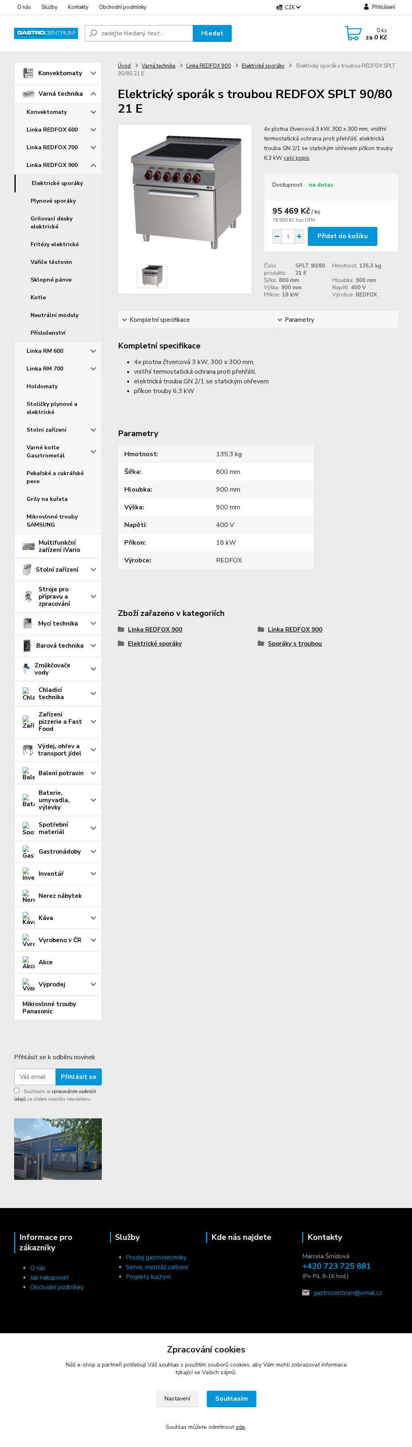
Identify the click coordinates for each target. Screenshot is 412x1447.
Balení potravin (61, 773)
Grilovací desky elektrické (51, 223)
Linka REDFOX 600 (52, 130)
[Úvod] (46, 33)
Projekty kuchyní (148, 1277)
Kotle (38, 297)
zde (240, 1427)
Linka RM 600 (45, 351)
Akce (46, 962)
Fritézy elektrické (55, 244)
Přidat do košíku (342, 236)
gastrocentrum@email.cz (347, 1293)
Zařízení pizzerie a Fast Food (60, 721)
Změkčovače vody (52, 669)
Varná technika (61, 94)
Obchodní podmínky (122, 7)
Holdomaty (42, 386)
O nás (24, 7)
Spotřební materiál (53, 828)
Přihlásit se (79, 1076)
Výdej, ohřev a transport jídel (59, 749)
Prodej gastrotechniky (156, 1258)
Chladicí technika (51, 693)
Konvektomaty (60, 73)
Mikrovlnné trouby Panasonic (49, 1007)
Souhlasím (231, 1398)
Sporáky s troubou (295, 644)
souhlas (169, 1365)
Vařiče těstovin (51, 262)
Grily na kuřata (47, 499)
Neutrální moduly (54, 315)
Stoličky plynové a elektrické (52, 408)
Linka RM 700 (45, 369)
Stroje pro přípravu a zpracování (54, 596)
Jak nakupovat (49, 1278)
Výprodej (52, 984)
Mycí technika (58, 624)
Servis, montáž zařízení (157, 1267)
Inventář (51, 874)
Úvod (124, 66)
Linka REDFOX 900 (52, 165)
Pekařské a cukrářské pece (55, 477)
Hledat (212, 33)
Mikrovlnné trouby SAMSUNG (52, 521)
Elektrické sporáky (57, 183)
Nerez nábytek (60, 896)
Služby (49, 7)
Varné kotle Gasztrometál (46, 451)
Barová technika (60, 646)
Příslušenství (48, 333)
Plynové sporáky (53, 201)
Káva (46, 918)
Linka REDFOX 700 (52, 147)
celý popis (296, 158)
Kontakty (78, 7)
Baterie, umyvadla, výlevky (54, 800)
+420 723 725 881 (336, 1266)
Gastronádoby (60, 852)
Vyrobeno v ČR (60, 940)
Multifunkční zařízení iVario (59, 546)
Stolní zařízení (46, 430)
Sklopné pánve (51, 280)
